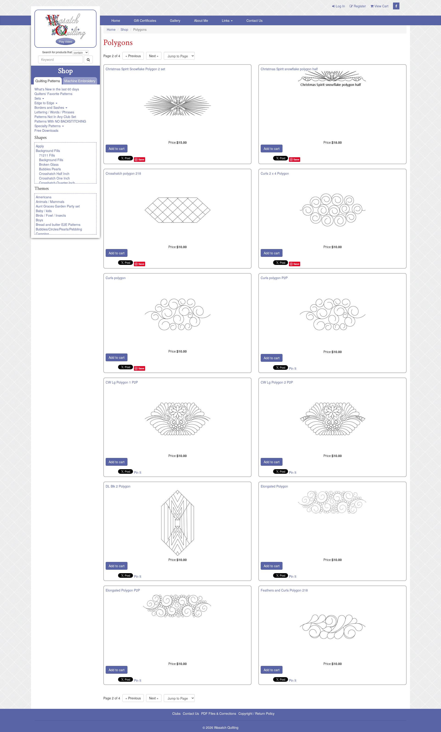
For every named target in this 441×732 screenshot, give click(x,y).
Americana (43, 197)
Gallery (175, 20)
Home (115, 20)
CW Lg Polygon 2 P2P (277, 382)
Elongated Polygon (274, 486)
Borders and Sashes (49, 107)
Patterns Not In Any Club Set (55, 116)
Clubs (176, 713)
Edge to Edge (44, 103)
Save (141, 159)
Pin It (292, 368)
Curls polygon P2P (274, 277)
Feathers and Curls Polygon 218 (284, 590)
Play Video (65, 41)
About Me (201, 20)
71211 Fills (47, 155)
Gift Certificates (145, 20)
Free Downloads (46, 130)
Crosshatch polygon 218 (123, 173)
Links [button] (226, 20)
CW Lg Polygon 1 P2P (122, 382)
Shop (124, 29)
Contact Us (254, 20)
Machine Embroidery (80, 80)
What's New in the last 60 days (56, 89)
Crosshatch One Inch (54, 178)
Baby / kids (44, 210)
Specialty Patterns (48, 125)
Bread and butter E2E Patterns (58, 224)
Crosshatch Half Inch (54, 173)
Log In (340, 6)
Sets (38, 98)
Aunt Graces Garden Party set (58, 206)
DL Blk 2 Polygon (118, 486)
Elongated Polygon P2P (123, 590)
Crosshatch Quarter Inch (57, 182)
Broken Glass (49, 164)
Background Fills (48, 150)
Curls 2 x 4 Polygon (275, 173)
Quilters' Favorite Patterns (53, 93)
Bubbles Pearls (50, 169)
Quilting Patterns (47, 80)
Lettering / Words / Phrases (54, 112)
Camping (42, 233)
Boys (39, 220)
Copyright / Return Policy (256, 713)
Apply (40, 146)
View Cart (380, 6)
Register (359, 6)
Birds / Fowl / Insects (51, 215)
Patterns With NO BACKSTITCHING (60, 121)
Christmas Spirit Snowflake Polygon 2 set (135, 69)
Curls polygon (116, 277)
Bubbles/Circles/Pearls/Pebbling (59, 229)
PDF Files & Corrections (218, 713)
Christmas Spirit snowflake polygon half (289, 69)
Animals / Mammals (50, 201)
